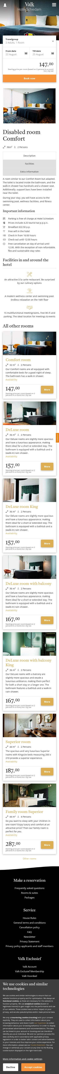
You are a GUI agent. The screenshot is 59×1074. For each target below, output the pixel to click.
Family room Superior (24, 812)
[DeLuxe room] (29, 413)
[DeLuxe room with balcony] (29, 567)
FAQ (29, 932)
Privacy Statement (29, 941)
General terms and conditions (30, 922)
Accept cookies (33, 1067)
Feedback (57, 438)
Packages (29, 897)
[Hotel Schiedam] (29, 7)
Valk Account (30, 966)
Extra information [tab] (29, 171)
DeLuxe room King (22, 507)
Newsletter (29, 936)
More (47, 389)
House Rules (29, 917)
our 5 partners (40, 1023)
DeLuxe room (17, 430)
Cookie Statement (38, 1045)
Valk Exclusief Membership (29, 971)
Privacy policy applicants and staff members (29, 946)
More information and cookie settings (22, 1058)
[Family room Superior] (29, 795)
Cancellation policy (29, 927)
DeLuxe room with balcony (28, 584)
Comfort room (18, 360)
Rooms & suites (29, 892)
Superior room (18, 742)
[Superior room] (29, 725)
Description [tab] (29, 155)
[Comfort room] (29, 343)
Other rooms (29, 858)
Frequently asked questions (29, 888)
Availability (11, 379)
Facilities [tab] (29, 163)
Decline (10, 1067)
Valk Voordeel (29, 976)
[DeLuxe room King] (29, 490)
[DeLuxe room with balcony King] (29, 644)
